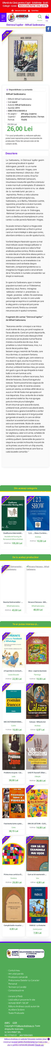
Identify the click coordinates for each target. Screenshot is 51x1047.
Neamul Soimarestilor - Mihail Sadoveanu (13, 602)
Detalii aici (39, 1045)
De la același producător (25, 557)
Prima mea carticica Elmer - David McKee (13, 874)
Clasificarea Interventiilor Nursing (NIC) (13, 533)
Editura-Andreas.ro (25, 1025)
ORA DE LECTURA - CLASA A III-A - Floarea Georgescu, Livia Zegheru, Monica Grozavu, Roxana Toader (37, 824)
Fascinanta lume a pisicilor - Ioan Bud (13, 824)
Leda (13, 776)
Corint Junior (37, 929)
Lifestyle (37, 776)
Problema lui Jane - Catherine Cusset (13, 773)
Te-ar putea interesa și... (25, 624)
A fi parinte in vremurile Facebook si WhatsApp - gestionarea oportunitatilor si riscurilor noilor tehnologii (13, 671)
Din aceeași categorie (25, 488)
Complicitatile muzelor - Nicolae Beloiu (13, 925)
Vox (37, 878)
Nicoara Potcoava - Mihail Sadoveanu (38, 602)
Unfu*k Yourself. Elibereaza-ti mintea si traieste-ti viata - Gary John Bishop (37, 773)
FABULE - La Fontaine (37, 925)
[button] (41, 492)
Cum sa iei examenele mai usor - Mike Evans (37, 874)
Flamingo (37, 674)
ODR (15, 1022)
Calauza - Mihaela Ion (37, 722)
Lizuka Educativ (13, 674)
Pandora (13, 878)
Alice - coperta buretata (37, 671)
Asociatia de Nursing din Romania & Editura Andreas (13, 537)
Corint (13, 725)
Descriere (11, 153)
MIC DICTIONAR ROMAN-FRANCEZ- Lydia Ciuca (13, 722)
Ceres (14, 827)
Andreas (38, 537)
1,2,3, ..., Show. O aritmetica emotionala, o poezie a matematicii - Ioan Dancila (38, 533)
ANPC (7, 1022)
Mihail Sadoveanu (23, 98)
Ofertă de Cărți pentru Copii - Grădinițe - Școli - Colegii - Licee (25, 4)
